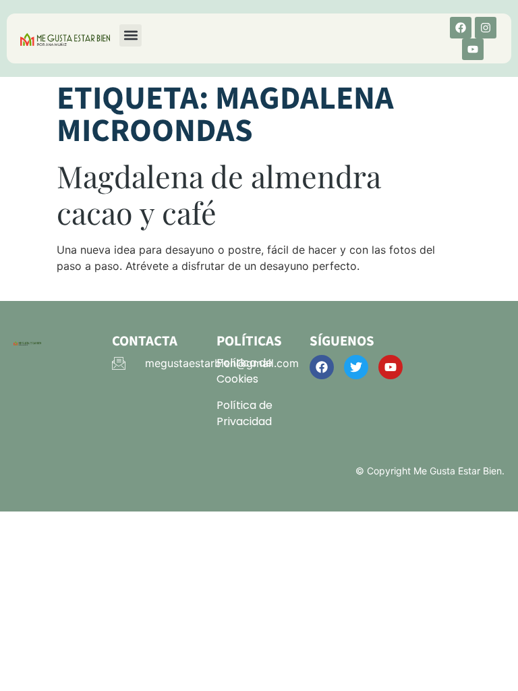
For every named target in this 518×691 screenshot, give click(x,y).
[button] (130, 35)
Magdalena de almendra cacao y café (218, 194)
